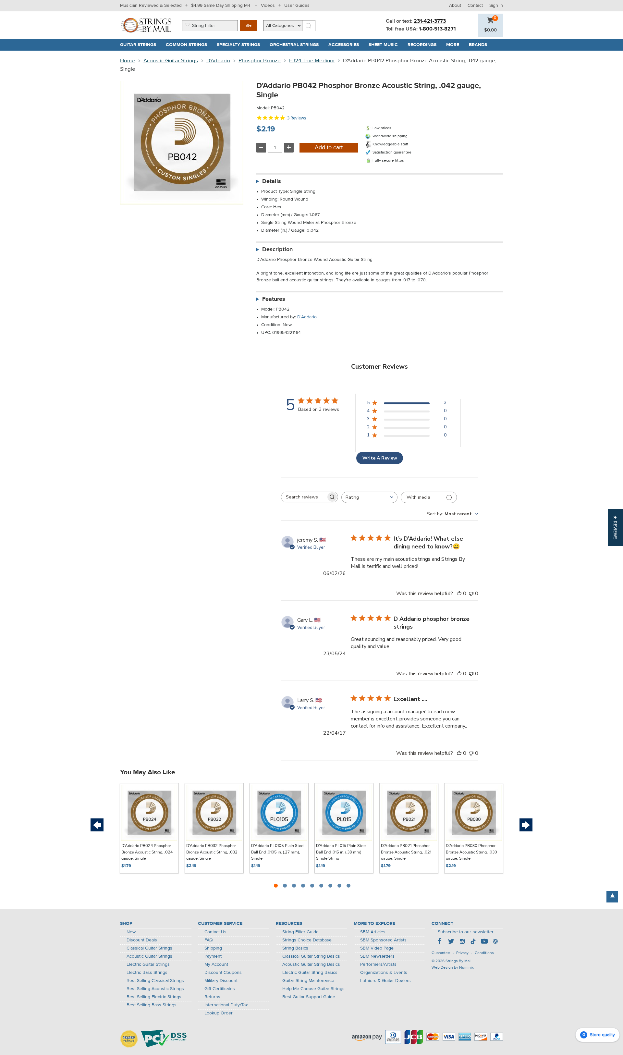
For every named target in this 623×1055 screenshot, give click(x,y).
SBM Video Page (377, 948)
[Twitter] (451, 942)
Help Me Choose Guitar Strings (313, 989)
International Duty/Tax (226, 1005)
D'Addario (218, 61)
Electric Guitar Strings (148, 964)
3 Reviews (296, 118)
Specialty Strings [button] (241, 45)
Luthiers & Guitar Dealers (385, 980)
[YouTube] (484, 942)
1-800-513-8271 (437, 29)
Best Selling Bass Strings (152, 1005)
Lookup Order (218, 1013)
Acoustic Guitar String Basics (311, 964)
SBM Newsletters (377, 956)
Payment (213, 956)
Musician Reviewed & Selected (151, 5)
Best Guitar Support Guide (308, 997)
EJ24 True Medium (312, 61)
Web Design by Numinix (453, 968)
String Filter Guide (300, 932)
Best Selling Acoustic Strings (155, 989)
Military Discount (221, 980)
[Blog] (495, 942)
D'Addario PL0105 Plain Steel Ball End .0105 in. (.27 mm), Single (277, 852)
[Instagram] (462, 942)
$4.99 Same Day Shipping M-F (221, 5)
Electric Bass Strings (147, 972)
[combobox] (369, 497)
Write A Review (379, 458)
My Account (216, 964)
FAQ (208, 940)
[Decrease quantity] (261, 148)
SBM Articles (372, 932)
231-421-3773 (430, 21)
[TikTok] (473, 942)
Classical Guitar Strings (149, 948)
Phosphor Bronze (259, 61)
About (455, 5)
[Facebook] (440, 942)
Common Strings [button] (189, 45)
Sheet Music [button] (386, 45)
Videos (268, 5)
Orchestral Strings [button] (297, 45)
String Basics (295, 948)
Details (271, 181)
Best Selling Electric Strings (154, 997)
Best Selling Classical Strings (155, 980)
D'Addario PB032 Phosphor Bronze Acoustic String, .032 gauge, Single (212, 852)
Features (273, 299)
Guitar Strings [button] (140, 45)
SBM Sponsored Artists (383, 940)
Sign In (496, 5)
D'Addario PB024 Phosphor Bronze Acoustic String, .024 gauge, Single (147, 852)
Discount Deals (142, 940)
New (131, 932)
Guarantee (441, 953)
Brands (478, 45)
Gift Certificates (219, 989)
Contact (475, 5)
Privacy (462, 953)
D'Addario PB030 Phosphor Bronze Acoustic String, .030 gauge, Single (471, 852)
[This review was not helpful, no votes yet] (471, 593)
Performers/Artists (378, 964)
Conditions (484, 953)
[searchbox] (303, 497)
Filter (248, 26)
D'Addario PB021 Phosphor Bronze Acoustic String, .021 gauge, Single (406, 852)
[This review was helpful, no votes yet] (459, 593)
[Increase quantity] (289, 148)
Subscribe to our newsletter (466, 932)
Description (277, 249)
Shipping (213, 948)
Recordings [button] (424, 45)
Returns (212, 997)
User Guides (297, 5)
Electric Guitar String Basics (309, 972)
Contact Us (215, 932)
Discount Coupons (223, 972)
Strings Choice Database (307, 940)
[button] (490, 30)
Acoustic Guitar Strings (170, 61)
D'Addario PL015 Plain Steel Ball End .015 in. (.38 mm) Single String (341, 852)
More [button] (455, 45)
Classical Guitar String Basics (311, 956)
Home (127, 61)
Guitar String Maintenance (308, 980)
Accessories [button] (346, 45)
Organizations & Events (383, 972)
